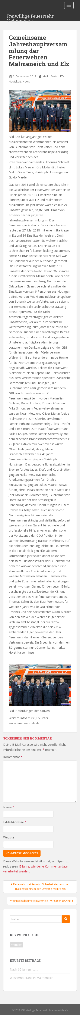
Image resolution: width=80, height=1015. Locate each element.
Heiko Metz (50, 76)
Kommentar (12, 757)
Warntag (16, 945)
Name (8, 807)
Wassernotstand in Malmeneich (31, 978)
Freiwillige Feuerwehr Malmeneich (30, 17)
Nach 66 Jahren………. (24, 969)
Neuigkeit (15, 81)
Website (8, 837)
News (26, 81)
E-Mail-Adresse (14, 822)
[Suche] (66, 919)
